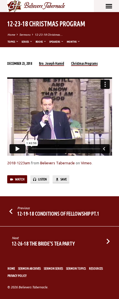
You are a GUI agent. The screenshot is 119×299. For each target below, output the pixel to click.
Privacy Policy (17, 275)
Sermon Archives (29, 268)
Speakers (55, 41)
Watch (19, 179)
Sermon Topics (76, 268)
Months (72, 41)
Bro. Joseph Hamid (51, 63)
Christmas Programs (84, 63)
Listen (42, 179)
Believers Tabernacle (57, 163)
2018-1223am (18, 163)
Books (39, 41)
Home (11, 34)
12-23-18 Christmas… (49, 34)
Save (63, 179)
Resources (96, 268)
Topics (12, 41)
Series (25, 41)
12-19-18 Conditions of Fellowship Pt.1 (58, 213)
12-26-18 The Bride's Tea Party (43, 243)
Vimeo (86, 163)
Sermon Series (53, 268)
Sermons (24, 34)
